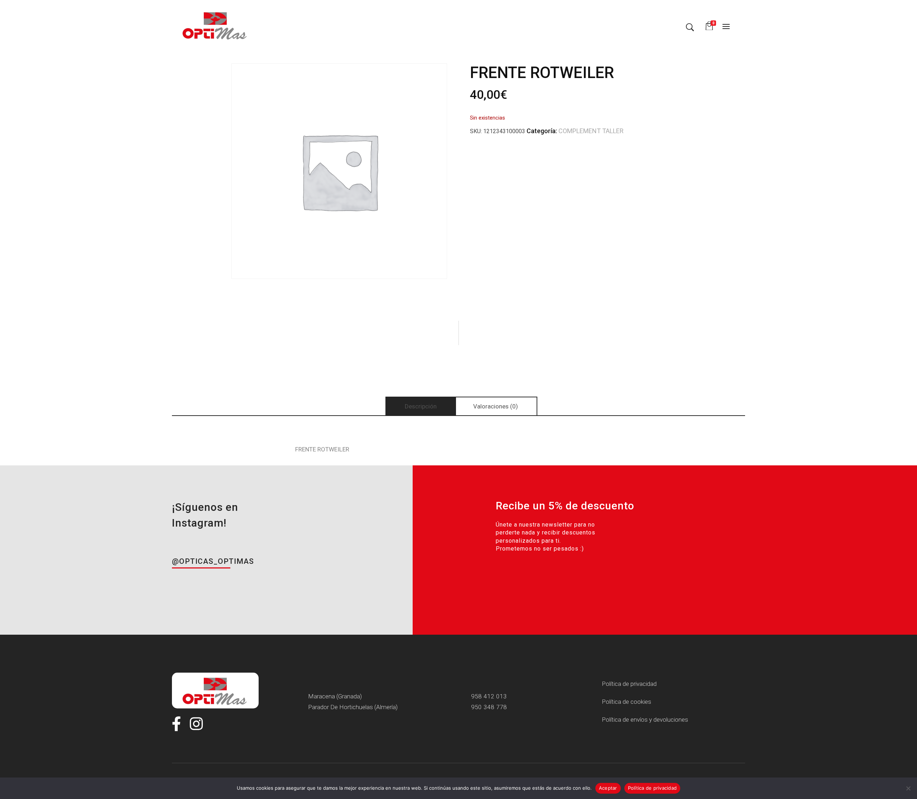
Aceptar (608, 788)
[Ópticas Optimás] (215, 25)
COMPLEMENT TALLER (591, 131)
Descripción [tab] (421, 406)
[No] (908, 788)
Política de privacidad (652, 788)
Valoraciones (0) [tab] (495, 406)
